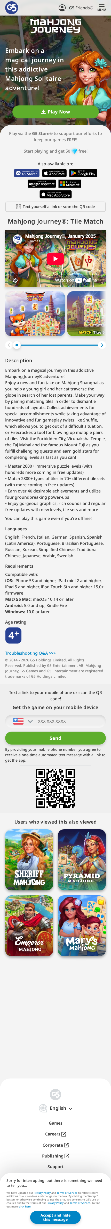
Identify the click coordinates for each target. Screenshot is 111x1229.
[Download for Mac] (55, 194)
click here (25, 1206)
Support (55, 1166)
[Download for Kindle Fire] (42, 184)
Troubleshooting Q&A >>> (30, 653)
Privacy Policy (42, 1193)
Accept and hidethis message (55, 1217)
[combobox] (19, 721)
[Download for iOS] (54, 173)
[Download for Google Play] (83, 173)
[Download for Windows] (69, 184)
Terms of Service (67, 1193)
